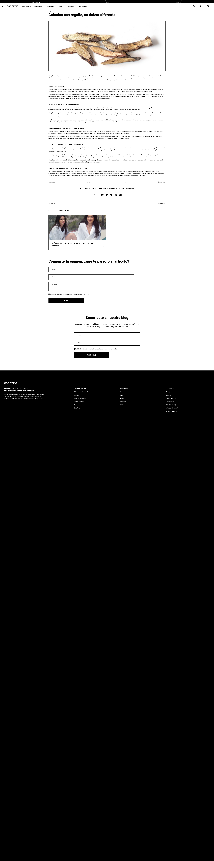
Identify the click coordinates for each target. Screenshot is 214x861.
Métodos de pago (171, 405)
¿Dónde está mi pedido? (81, 392)
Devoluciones (170, 401)
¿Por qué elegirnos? (172, 408)
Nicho (121, 405)
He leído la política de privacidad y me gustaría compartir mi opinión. (69, 294)
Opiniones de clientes (80, 398)
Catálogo (76, 395)
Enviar (66, 300)
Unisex (122, 398)
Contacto (168, 395)
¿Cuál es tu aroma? (79, 401)
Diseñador (123, 401)
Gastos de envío (171, 398)
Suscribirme (91, 355)
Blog (75, 405)
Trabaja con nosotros (172, 392)
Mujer (121, 395)
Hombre (122, 392)
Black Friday (77, 408)
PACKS (61, 6)
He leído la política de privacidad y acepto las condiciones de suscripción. (96, 349)
